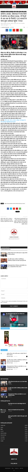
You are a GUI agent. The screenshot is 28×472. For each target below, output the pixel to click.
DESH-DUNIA (3, 11)
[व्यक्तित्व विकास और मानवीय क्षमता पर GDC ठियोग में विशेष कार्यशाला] (4, 254)
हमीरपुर (25, 11)
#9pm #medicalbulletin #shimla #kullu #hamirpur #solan (15, 203)
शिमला (20, 11)
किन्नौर (17, 11)
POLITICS (3, 439)
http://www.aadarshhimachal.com (14, 238)
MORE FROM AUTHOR (5, 249)
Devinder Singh (10, 356)
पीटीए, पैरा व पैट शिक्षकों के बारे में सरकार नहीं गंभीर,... (16, 409)
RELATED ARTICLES (5, 247)
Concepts (3, 437)
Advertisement (7, 468)
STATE (2, 431)
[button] (26, 6)
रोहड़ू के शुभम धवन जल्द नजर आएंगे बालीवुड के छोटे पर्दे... (17, 403)
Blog (12, 468)
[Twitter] (14, 241)
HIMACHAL (11, 11)
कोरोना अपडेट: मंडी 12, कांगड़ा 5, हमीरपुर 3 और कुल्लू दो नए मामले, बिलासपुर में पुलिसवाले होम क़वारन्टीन (7, 220)
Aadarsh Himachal (5, 27)
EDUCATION (3, 435)
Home (2, 9)
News (2, 427)
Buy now (21, 468)
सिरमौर (22, 11)
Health (7, 11)
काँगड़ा (14, 11)
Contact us (17, 468)
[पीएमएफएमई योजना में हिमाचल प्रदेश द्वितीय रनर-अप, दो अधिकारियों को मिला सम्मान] (4, 267)
